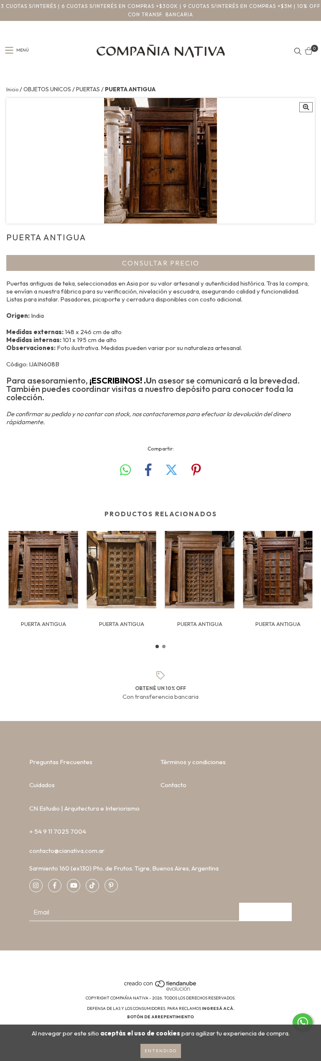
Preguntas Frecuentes (60, 762)
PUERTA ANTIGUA (43, 624)
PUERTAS (88, 89)
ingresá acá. (218, 1008)
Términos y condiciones (193, 762)
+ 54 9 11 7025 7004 (57, 831)
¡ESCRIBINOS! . (117, 380)
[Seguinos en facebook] (54, 885)
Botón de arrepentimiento (160, 1017)
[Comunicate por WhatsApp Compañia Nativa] (303, 1022)
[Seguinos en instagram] (36, 885)
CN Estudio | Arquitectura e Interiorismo (84, 808)
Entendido (161, 1050)
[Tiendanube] (160, 989)
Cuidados (42, 785)
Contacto (173, 785)
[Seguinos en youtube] (73, 885)
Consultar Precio (160, 263)
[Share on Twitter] (171, 470)
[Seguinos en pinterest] (111, 885)
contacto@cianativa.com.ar (66, 851)
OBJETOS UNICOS (47, 89)
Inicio (12, 89)
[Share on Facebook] (148, 470)
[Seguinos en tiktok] (92, 885)
